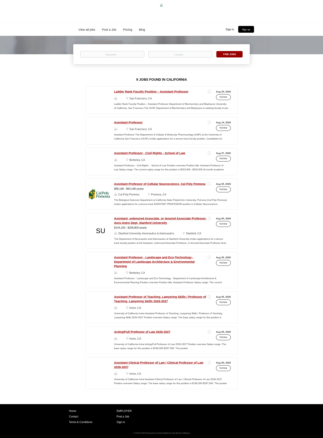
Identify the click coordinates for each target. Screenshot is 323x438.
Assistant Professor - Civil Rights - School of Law (149, 153)
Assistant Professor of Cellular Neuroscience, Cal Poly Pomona (159, 184)
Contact (73, 416)
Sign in (230, 29)
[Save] (209, 92)
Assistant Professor (128, 122)
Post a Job (123, 416)
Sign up (246, 29)
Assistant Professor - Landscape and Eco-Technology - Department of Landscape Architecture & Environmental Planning (154, 262)
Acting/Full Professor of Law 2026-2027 (142, 332)
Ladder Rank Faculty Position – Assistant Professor (151, 91)
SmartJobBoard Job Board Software (173, 433)
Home (72, 411)
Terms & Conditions (80, 422)
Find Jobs (229, 54)
